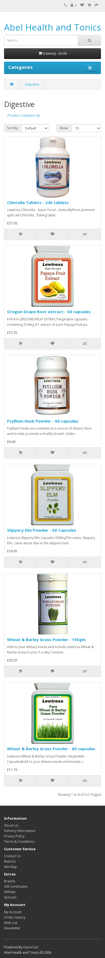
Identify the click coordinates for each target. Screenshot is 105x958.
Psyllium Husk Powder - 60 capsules (42, 421)
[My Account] (74, 5)
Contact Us (12, 856)
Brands (9, 881)
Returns (10, 861)
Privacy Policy (14, 836)
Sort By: (13, 128)
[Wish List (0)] (82, 5)
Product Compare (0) (24, 115)
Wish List (10, 922)
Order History (14, 917)
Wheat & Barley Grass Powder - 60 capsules (51, 748)
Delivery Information (19, 830)
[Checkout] (96, 5)
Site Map (10, 866)
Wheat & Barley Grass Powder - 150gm (46, 639)
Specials (10, 897)
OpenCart (30, 947)
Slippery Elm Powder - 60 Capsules (41, 530)
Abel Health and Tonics (52, 27)
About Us (11, 825)
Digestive (32, 84)
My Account (13, 912)
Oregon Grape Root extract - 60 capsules (49, 311)
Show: (64, 128)
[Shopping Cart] (89, 5)
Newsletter (12, 928)
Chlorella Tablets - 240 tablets (38, 202)
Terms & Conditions (19, 841)
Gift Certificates (15, 886)
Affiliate (10, 892)
